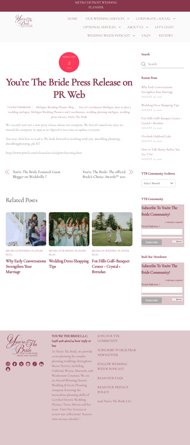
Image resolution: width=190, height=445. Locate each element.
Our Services (75, 409)
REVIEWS (166, 35)
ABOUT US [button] (135, 27)
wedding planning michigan (102, 112)
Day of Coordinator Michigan (96, 107)
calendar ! (74, 419)
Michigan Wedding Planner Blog (55, 107)
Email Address (150, 226)
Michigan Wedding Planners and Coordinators (58, 112)
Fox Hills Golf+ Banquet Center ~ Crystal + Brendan (111, 266)
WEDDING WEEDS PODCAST (108, 35)
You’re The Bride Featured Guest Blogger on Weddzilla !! (36, 174)
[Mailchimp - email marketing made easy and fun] (177, 241)
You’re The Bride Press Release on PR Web (69, 88)
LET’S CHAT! (164, 27)
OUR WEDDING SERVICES (105, 19)
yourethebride (19, 107)
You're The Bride (77, 117)
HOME (72, 19)
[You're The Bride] (22, 356)
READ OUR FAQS (110, 378)
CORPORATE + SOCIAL (153, 19)
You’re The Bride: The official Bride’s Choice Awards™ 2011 (104, 174)
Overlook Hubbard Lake (156, 136)
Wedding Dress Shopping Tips (160, 105)
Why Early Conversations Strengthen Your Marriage (26, 266)
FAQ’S (146, 35)
